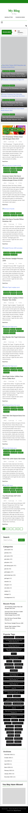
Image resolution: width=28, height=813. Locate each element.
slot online (14, 130)
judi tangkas (7, 572)
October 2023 (7, 757)
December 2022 (8, 777)
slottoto (20, 130)
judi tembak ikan (8, 575)
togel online (18, 738)
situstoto (18, 128)
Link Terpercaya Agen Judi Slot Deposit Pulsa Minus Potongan (13, 679)
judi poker (13, 170)
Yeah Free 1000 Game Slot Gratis (13, 458)
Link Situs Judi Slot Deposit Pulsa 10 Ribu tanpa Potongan (14, 674)
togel (17, 735)
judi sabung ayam (8, 565)
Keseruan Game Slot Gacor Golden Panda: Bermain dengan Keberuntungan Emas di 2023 (13, 178)
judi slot (6, 128)
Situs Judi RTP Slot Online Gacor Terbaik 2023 (13, 707)
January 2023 (7, 773)
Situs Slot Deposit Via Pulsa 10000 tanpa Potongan (13, 712)
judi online (6, 170)
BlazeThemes (17, 810)
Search (21, 540)
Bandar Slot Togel (8, 637)
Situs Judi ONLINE (18, 703)
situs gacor (8, 703)
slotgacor (18, 726)
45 (18, 529)
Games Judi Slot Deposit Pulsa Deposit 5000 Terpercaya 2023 (13, 657)
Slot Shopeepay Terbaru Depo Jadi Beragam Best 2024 (21, 31)
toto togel (10, 741)
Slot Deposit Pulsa (17, 723)
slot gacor (7, 130)
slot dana (8, 723)
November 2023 (8, 754)
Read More (5, 161)
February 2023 (8, 770)
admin (5, 141)
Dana (14, 653)
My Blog (14, 10)
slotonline (10, 732)
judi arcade (5, 71)
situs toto (7, 720)
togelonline (9, 738)
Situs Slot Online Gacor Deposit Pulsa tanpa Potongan (14, 716)
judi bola (12, 71)
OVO (9, 696)
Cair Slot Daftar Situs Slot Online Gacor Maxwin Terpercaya (14, 641)
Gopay (9, 661)
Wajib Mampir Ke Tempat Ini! (14, 744)
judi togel (11, 128)
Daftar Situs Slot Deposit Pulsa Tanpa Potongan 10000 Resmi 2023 (14, 650)
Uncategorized (8, 597)
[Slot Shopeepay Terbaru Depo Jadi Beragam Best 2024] (15, 30)
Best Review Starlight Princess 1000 (14, 623)
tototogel (6, 133)
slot (21, 720)
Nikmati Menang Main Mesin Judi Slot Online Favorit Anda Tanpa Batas (13, 692)
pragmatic (17, 696)
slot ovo (18, 732)
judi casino (19, 168)
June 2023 (7, 761)
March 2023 (7, 767)
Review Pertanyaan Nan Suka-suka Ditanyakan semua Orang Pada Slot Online (12, 105)
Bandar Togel (19, 637)
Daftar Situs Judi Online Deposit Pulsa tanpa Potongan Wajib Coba (13, 645)
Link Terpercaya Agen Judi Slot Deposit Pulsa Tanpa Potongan (13, 683)
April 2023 (6, 764)
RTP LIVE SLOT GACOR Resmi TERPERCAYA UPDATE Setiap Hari (14, 700)
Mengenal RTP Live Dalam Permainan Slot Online (14, 688)
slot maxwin (9, 729)
